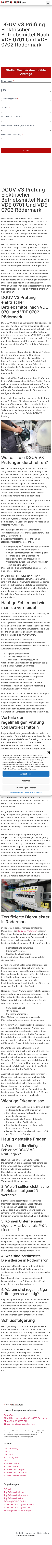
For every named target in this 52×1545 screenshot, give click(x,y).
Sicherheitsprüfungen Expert (18, 1507)
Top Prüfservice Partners (16, 1495)
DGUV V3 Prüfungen (27, 931)
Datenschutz (28, 792)
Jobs (6, 1460)
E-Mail (4, 90)
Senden (26, 150)
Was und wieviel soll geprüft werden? (18, 125)
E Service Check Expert (15, 1469)
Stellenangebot (11, 1457)
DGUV (7, 1451)
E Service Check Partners (16, 1472)
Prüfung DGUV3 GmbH (15, 1501)
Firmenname (7, 81)
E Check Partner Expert (15, 1475)
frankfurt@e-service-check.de (20, 1424)
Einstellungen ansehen (26, 787)
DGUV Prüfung (11, 1448)
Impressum (38, 792)
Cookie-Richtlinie (16, 792)
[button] (48, 752)
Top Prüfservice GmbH (14, 1498)
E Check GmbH (11, 1466)
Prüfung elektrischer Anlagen (18, 1510)
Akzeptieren (26, 773)
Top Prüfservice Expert (14, 1492)
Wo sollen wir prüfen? (11, 116)
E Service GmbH (11, 1463)
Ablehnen (26, 780)
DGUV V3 (8, 1454)
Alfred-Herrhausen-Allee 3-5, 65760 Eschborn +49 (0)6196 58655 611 (25, 1418)
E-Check (7, 1489)
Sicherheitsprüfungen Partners (19, 1504)
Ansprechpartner (9, 99)
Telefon (5, 108)
